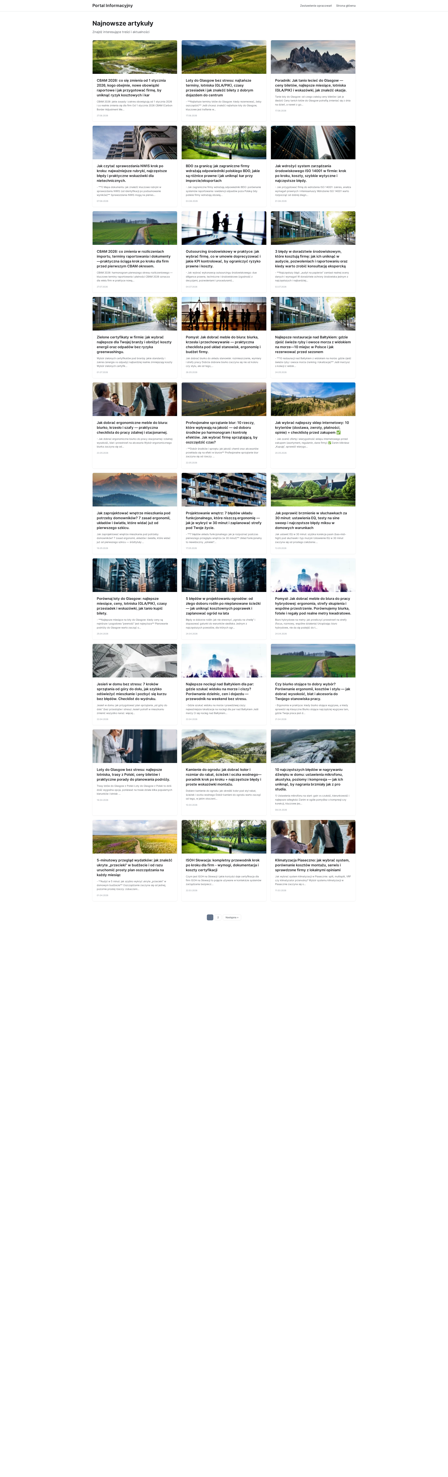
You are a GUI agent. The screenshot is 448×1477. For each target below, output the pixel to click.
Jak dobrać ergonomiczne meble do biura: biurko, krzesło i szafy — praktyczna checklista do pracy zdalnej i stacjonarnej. (132, 428)
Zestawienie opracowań (316, 5)
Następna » (232, 917)
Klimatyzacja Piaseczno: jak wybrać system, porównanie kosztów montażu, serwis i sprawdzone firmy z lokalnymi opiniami (312, 865)
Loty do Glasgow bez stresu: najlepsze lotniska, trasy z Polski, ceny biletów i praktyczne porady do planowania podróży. (133, 775)
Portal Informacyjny (112, 5)
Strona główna (346, 5)
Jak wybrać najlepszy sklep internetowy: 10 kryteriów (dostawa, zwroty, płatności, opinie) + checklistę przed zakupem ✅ (312, 428)
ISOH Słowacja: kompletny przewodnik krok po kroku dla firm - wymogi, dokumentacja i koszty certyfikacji (223, 865)
